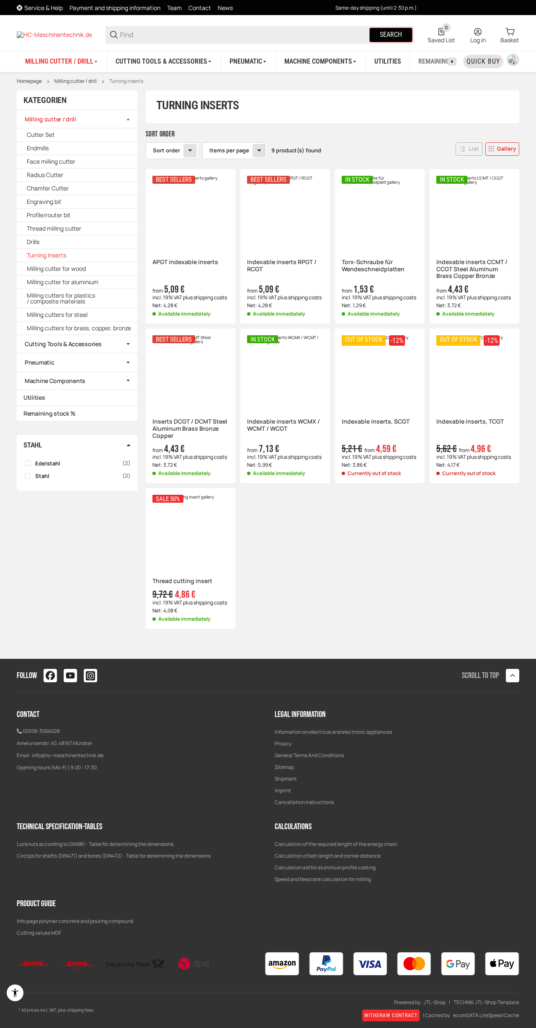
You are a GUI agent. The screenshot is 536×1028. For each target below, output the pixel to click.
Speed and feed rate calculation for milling (323, 879)
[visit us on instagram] (90, 675)
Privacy (283, 743)
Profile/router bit (49, 215)
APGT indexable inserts (185, 262)
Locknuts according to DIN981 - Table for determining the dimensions (95, 844)
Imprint (283, 790)
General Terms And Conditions (309, 755)
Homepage (29, 81)
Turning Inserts (126, 81)
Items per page (229, 150)
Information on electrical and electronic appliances (333, 731)
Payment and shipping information (115, 8)
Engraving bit (44, 202)
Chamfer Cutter (48, 188)
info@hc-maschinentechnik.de (67, 755)
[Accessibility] (15, 992)
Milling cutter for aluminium (62, 282)
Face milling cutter (51, 161)
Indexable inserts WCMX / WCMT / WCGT (283, 425)
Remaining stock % (49, 413)
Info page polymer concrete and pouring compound (75, 921)
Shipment (286, 778)
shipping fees (80, 1010)
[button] (469, 149)
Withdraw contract (390, 1015)
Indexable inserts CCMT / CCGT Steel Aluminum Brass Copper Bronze (472, 269)
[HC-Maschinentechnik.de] (54, 34)
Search (391, 35)
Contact (199, 8)
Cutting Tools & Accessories (63, 344)
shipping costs (210, 297)
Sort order (166, 150)
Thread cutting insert (182, 581)
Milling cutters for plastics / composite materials (61, 298)
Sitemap (284, 767)
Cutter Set (41, 135)
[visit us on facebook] (50, 675)
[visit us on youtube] (70, 675)
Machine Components (55, 381)
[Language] (513, 60)
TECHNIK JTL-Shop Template (486, 1002)
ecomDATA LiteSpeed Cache (486, 1015)
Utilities (34, 397)
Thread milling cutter (54, 228)
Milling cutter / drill (75, 81)
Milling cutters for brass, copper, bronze (79, 328)
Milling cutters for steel (57, 315)
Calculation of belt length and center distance (328, 855)
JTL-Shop (435, 1002)
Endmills (38, 148)
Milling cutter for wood (56, 268)
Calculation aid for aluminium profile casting (325, 867)
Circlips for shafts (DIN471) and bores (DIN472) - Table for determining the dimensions (114, 855)
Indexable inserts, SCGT (376, 421)
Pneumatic (39, 362)
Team (174, 8)
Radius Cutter (45, 175)
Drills (33, 242)
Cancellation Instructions (304, 802)
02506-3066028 (41, 731)
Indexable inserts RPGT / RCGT (282, 266)
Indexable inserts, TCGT (470, 421)
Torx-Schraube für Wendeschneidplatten (373, 266)
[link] (77, 119)
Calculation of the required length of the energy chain (336, 844)
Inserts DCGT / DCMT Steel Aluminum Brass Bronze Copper (189, 428)
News (225, 8)
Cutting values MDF (39, 932)
